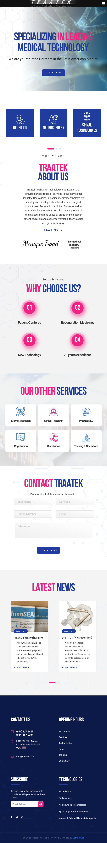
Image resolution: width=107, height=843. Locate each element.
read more (53, 230)
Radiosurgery (65, 798)
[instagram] (22, 817)
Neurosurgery (21, 128)
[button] (50, 148)
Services (63, 737)
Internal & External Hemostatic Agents (77, 818)
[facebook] (12, 817)
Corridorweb (78, 837)
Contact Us (53, 72)
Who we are (64, 731)
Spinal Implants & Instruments (73, 811)
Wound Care (65, 791)
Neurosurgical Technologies (72, 805)
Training (63, 755)
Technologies (65, 743)
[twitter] (17, 817)
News (61, 749)
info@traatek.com (25, 756)
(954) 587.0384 (24, 734)
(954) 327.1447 (24, 731)
